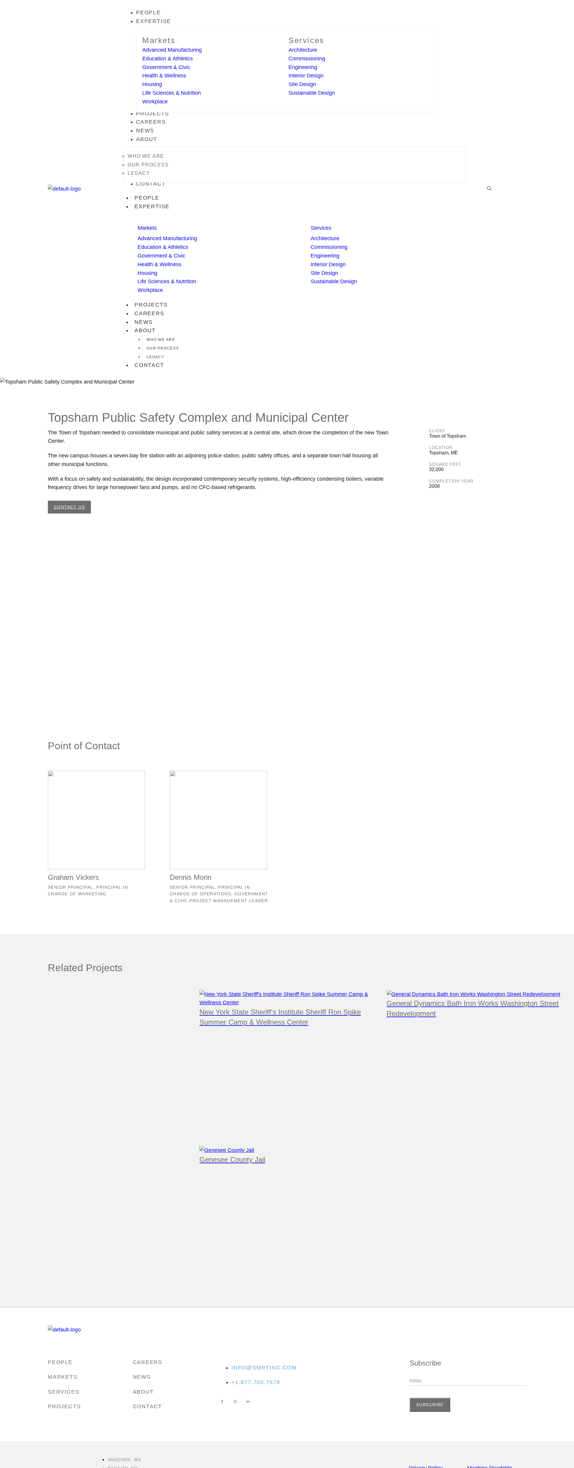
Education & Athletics (167, 59)
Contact (149, 365)
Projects (151, 305)
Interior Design (305, 76)
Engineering (302, 67)
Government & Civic (166, 67)
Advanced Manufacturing (172, 50)
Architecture (302, 50)
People (147, 198)
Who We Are (160, 340)
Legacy (155, 357)
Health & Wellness (164, 76)
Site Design (302, 84)
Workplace (155, 102)
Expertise (152, 206)
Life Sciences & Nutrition (171, 93)
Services (306, 40)
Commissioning (306, 59)
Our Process (162, 348)
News (144, 322)
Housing (152, 84)
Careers (149, 313)
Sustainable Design (311, 93)
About (145, 330)
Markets (158, 40)
